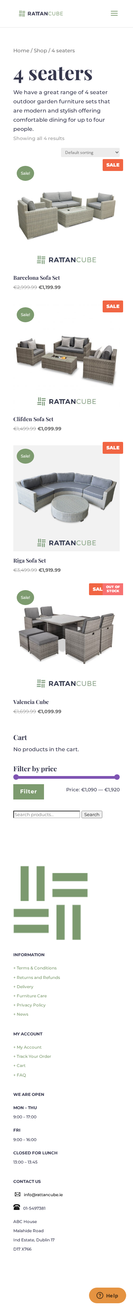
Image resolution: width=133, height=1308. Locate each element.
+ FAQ (19, 1075)
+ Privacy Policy (29, 1005)
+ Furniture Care (30, 995)
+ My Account (27, 1047)
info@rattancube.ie (43, 1194)
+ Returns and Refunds (36, 977)
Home (21, 51)
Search (92, 814)
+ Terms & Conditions (35, 967)
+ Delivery (23, 986)
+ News (20, 1014)
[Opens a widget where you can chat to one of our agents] (107, 1296)
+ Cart (19, 1065)
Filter (28, 791)
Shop (40, 51)
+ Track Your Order (32, 1056)
